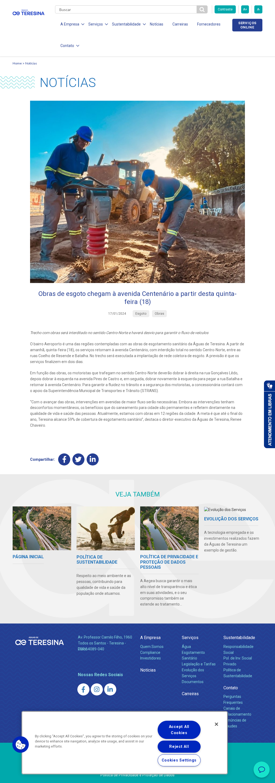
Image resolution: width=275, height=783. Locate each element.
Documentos (193, 682)
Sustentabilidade (239, 637)
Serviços (190, 637)
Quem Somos (152, 646)
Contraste (225, 9)
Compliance (150, 652)
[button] (20, 744)
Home (17, 63)
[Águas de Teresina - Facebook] (83, 689)
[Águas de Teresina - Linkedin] (110, 689)
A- (258, 9)
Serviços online (247, 25)
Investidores (150, 658)
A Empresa (150, 637)
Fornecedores (208, 24)
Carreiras (180, 24)
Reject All (179, 746)
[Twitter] (79, 460)
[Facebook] (64, 460)
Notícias (156, 24)
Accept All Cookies (179, 729)
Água (186, 646)
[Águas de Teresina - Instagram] (97, 689)
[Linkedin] (93, 460)
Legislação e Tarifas (199, 664)
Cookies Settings (179, 760)
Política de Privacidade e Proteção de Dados (137, 775)
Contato (230, 687)
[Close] (216, 724)
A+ (245, 9)
